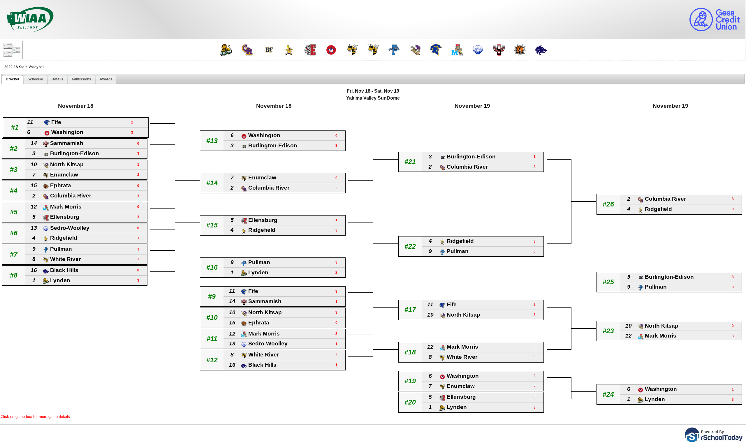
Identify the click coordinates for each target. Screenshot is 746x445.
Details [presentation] (57, 79)
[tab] (12, 79)
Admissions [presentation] (81, 79)
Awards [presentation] (106, 79)
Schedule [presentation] (35, 79)
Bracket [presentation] (12, 79)
